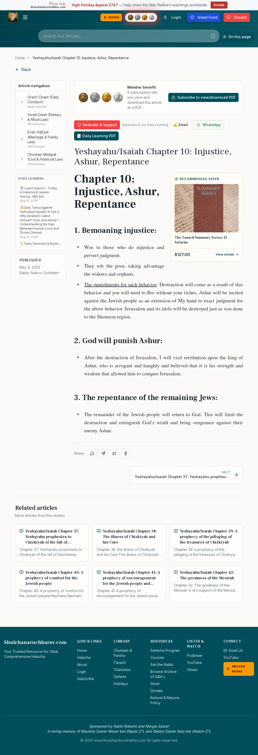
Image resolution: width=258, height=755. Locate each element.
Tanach (120, 662)
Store (154, 683)
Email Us (236, 650)
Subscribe (85, 678)
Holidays (121, 683)
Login (81, 671)
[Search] (213, 36)
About (82, 664)
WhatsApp (212, 125)
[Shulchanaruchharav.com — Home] (13, 17)
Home (20, 58)
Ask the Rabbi (161, 664)
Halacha (83, 657)
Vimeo (192, 669)
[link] (81, 57)
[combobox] (129, 36)
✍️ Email (180, 125)
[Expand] (21, 101)
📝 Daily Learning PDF (96, 136)
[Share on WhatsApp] (92, 453)
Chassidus (122, 669)
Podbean (194, 655)
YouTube (194, 662)
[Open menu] (25, 17)
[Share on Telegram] (103, 453)
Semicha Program (165, 650)
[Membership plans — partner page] (141, 17)
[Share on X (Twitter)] (114, 453)
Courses (157, 657)
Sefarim (120, 676)
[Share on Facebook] (125, 453)
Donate (219, 5)
